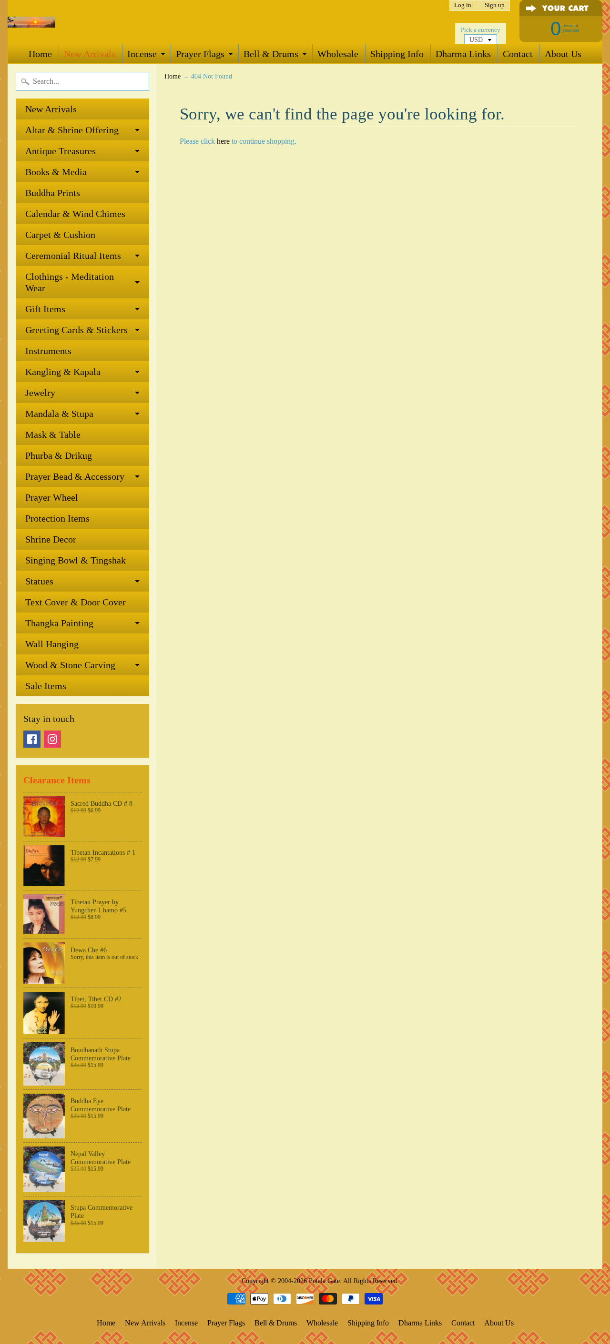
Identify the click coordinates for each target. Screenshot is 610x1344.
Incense (142, 54)
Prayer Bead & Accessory (74, 476)
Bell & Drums (271, 54)
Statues (39, 581)
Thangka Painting (59, 623)
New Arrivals (89, 54)
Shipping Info (397, 54)
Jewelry (40, 392)
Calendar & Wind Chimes (75, 213)
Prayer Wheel (51, 497)
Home (40, 54)
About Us (563, 54)
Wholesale (337, 54)
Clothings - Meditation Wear (69, 282)
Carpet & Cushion (60, 234)
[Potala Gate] (31, 22)
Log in (462, 5)
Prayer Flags (200, 54)
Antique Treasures (60, 151)
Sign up (495, 5)
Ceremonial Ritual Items (73, 255)
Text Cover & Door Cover (75, 602)
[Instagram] (52, 739)
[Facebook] (32, 739)
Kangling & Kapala (63, 371)
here (223, 141)
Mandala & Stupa (59, 413)
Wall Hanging (52, 644)
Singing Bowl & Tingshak (75, 560)
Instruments (48, 351)
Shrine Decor (50, 539)
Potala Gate (324, 1281)
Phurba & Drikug (58, 455)
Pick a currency (480, 30)
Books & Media (56, 172)
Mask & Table (53, 434)
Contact (518, 54)
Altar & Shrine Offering (72, 130)
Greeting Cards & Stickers (76, 330)
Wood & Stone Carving (70, 665)
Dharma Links (463, 54)
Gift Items (45, 309)
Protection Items (57, 518)
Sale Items (45, 686)
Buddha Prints (52, 193)
